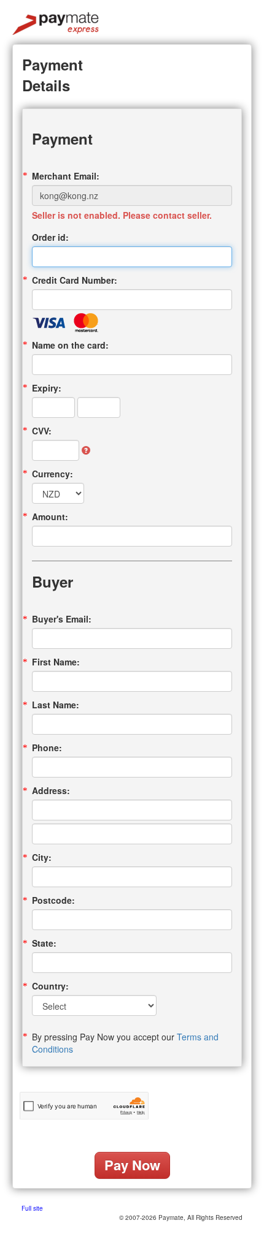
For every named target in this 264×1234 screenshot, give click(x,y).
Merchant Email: (65, 176)
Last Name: (55, 704)
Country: (50, 986)
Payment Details (52, 75)
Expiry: (46, 388)
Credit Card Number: (74, 280)
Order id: (50, 237)
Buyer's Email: (61, 619)
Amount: (50, 516)
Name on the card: (70, 345)
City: (42, 857)
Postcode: (53, 900)
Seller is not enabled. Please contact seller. (122, 215)
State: (44, 943)
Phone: (47, 747)
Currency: (52, 473)
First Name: (56, 662)
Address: (51, 790)
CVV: (42, 431)
